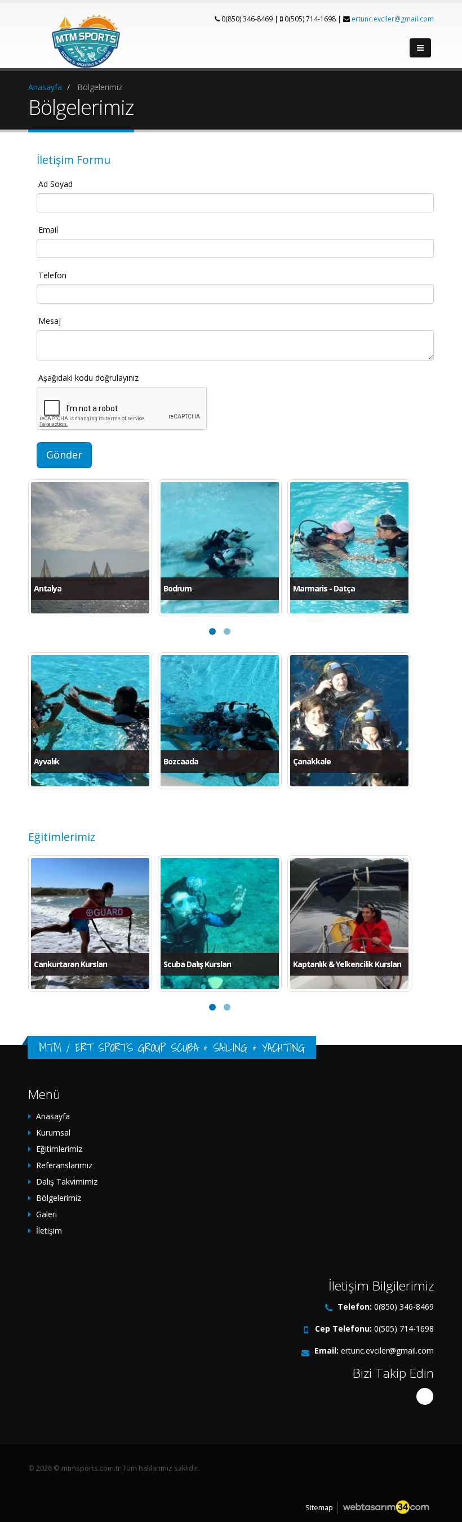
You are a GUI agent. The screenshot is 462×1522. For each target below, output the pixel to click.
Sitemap (319, 1507)
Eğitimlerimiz (59, 1148)
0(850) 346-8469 (404, 1306)
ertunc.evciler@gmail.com (393, 19)
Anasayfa (53, 1116)
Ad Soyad (55, 184)
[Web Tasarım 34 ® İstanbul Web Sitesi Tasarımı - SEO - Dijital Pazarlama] (386, 1507)
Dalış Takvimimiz (66, 1181)
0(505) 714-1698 (404, 1328)
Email (48, 229)
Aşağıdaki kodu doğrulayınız (88, 377)
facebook (424, 1396)
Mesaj (49, 320)
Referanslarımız (64, 1165)
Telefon (52, 275)
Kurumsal (53, 1132)
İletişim (49, 1230)
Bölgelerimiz (58, 1197)
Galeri (46, 1214)
